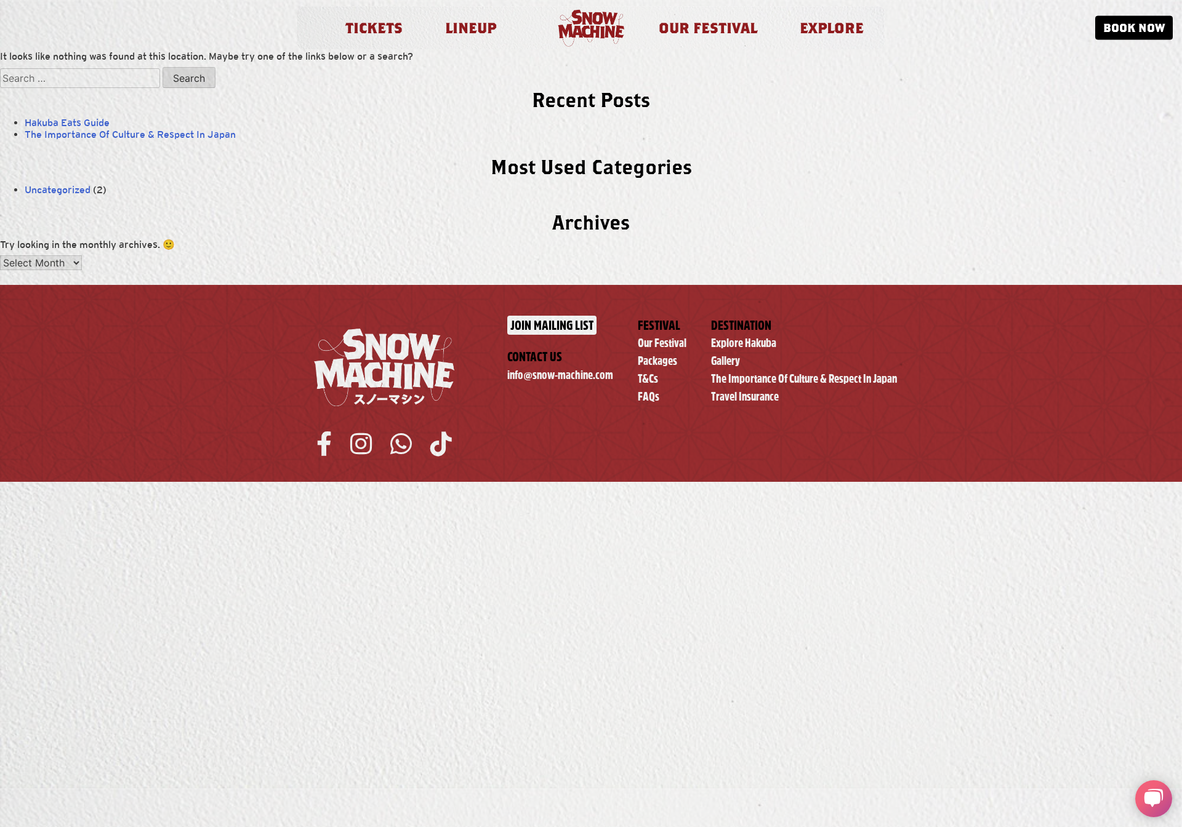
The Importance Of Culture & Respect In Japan (130, 134)
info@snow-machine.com (560, 375)
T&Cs (648, 379)
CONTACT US (534, 356)
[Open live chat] (1153, 798)
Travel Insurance (745, 396)
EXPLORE (832, 27)
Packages (657, 361)
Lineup (470, 27)
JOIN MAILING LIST (551, 325)
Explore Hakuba (743, 343)
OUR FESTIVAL (708, 27)
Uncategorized (57, 190)
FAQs (648, 396)
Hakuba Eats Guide (67, 123)
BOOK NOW (1134, 27)
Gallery (725, 361)
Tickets (374, 27)
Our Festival (662, 343)
